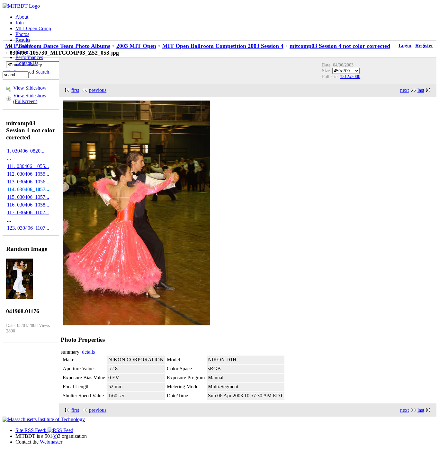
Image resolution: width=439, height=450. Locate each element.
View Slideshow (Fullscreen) (30, 98)
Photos (22, 34)
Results (22, 40)
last (420, 90)
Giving (22, 51)
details (88, 352)
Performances (29, 57)
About (21, 17)
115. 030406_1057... (28, 197)
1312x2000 (350, 76)
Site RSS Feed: (31, 430)
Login (405, 45)
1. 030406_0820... (25, 151)
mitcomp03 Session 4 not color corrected (340, 46)
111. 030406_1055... (28, 166)
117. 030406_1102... (28, 212)
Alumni (23, 46)
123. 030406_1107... (28, 228)
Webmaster (51, 442)
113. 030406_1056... (28, 181)
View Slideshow (30, 88)
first (75, 90)
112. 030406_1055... (28, 174)
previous (97, 90)
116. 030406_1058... (28, 204)
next (404, 90)
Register (424, 45)
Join (19, 22)
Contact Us (26, 63)
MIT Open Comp (33, 28)
